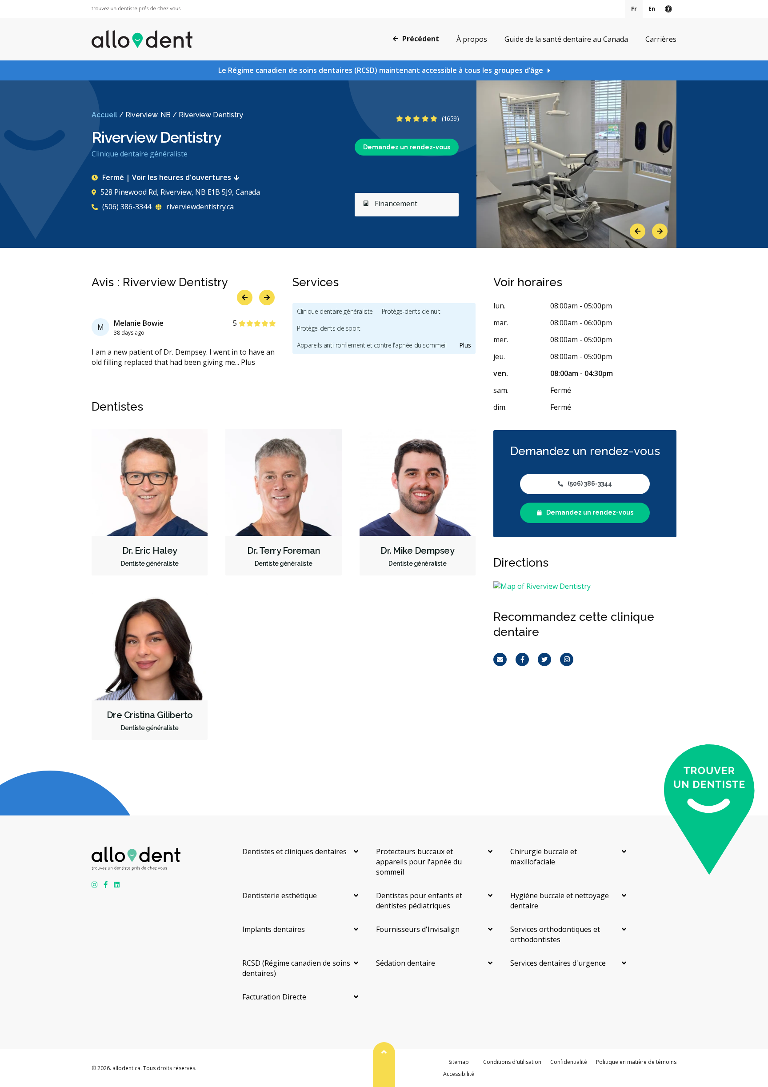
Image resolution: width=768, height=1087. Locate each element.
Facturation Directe (274, 997)
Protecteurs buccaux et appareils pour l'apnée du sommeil (419, 862)
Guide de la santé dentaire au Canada (566, 39)
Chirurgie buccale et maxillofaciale (543, 857)
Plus (248, 362)
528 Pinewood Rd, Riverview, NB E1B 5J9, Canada (180, 192)
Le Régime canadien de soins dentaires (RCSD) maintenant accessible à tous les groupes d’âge (380, 70)
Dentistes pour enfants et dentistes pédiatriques (419, 901)
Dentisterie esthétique (279, 895)
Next (660, 231)
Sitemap (458, 1062)
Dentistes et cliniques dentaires (294, 851)
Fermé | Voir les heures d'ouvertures (166, 177)
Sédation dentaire (405, 963)
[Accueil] (142, 39)
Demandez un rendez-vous (406, 147)
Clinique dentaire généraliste (335, 311)
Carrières (660, 39)
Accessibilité (458, 1074)
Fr (634, 8)
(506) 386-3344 (125, 207)
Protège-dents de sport (328, 328)
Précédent (420, 39)
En (651, 8)
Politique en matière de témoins (636, 1062)
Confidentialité (568, 1062)
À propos (471, 39)
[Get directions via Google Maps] (584, 586)
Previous (637, 231)
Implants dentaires (273, 929)
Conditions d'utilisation (512, 1062)
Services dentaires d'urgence (558, 963)
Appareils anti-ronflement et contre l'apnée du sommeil (371, 345)
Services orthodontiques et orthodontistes (555, 934)
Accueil (104, 115)
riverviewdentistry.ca (199, 207)
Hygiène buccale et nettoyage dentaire (559, 901)
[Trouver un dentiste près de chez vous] (136, 9)
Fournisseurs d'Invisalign (418, 929)
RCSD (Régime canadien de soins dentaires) (296, 968)
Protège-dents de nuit (411, 311)
